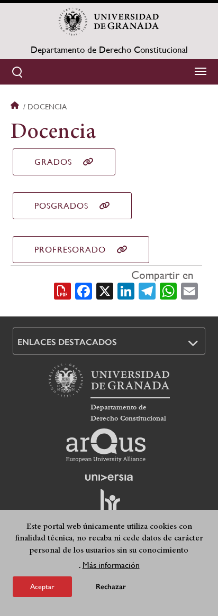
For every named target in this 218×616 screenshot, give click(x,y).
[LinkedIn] (125, 290)
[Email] (189, 290)
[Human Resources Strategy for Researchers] (109, 505)
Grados (53, 162)
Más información (111, 565)
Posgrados (61, 206)
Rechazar (111, 586)
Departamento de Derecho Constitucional (109, 49)
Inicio (16, 106)
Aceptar (42, 586)
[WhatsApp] (168, 290)
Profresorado (70, 250)
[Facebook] (83, 290)
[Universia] (109, 477)
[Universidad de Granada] (109, 21)
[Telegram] (147, 290)
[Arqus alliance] (106, 445)
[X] (104, 290)
